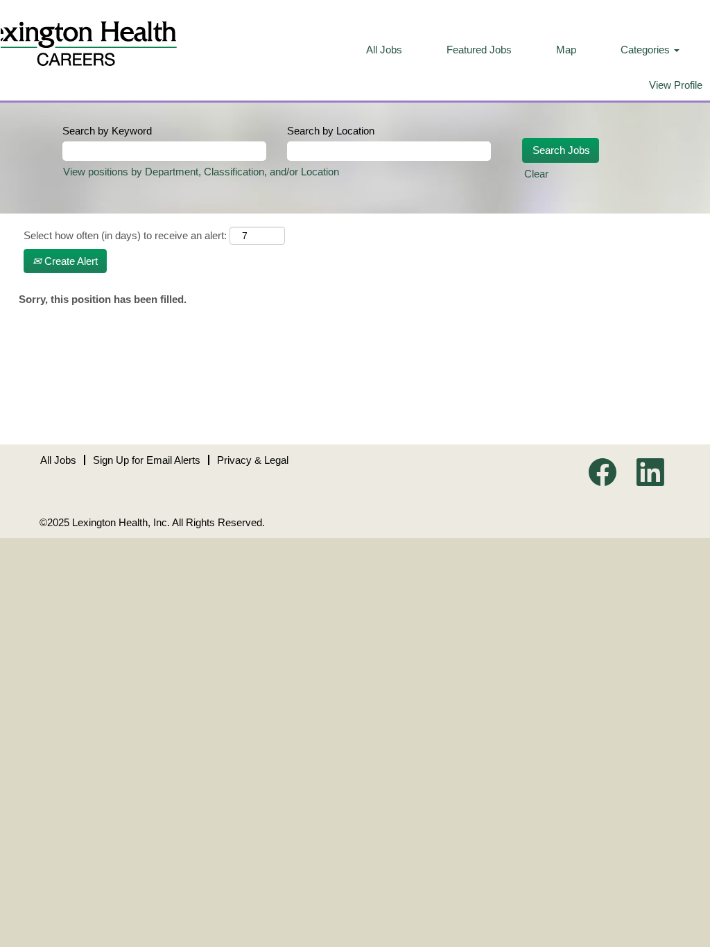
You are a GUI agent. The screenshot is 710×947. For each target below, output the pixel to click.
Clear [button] (536, 174)
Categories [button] (647, 49)
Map (566, 49)
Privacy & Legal (252, 460)
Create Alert (70, 261)
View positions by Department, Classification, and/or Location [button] (201, 171)
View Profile (675, 85)
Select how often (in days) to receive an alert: (125, 235)
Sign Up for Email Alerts (146, 460)
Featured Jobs (479, 49)
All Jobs (384, 49)
